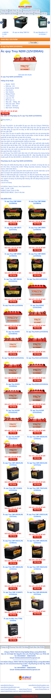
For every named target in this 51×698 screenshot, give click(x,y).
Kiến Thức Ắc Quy (16, 11)
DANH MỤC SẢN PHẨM (9, 39)
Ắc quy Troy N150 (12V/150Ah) (37, 332)
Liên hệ (44, 13)
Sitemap (37, 13)
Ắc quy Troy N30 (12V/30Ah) (13, 305)
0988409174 (29, 696)
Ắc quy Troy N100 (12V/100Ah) (37, 384)
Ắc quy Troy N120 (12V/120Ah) (13, 358)
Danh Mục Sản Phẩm (37, 647)
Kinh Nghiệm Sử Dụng (8, 13)
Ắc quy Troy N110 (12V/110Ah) (37, 358)
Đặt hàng (5, 113)
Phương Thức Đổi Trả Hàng (18, 647)
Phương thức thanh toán (31, 11)
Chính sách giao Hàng (25, 13)
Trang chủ (4, 11)
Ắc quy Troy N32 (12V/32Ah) (37, 279)
